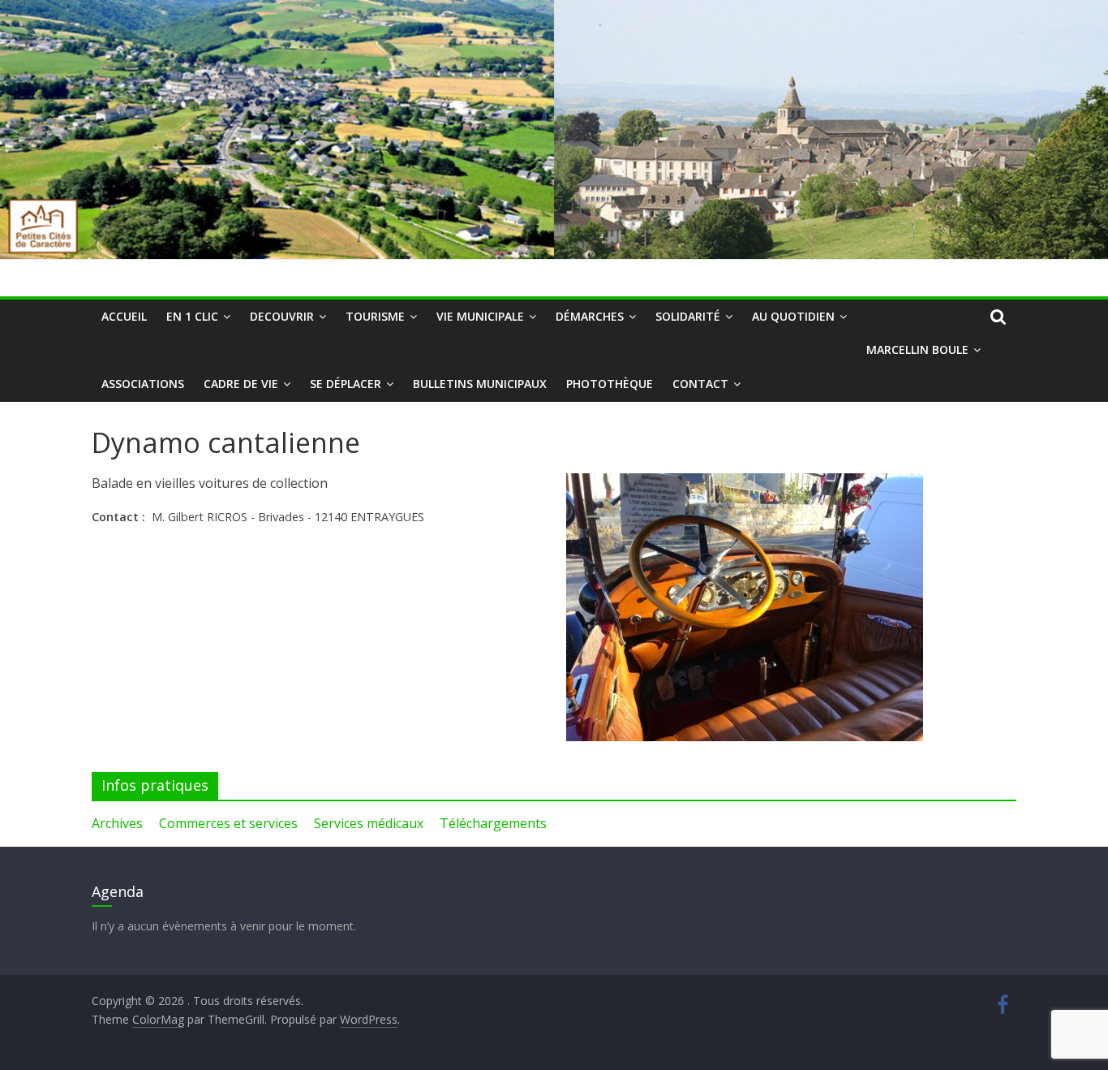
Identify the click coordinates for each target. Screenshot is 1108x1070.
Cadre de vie (241, 383)
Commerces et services (228, 823)
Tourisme (375, 316)
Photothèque (609, 383)
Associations (142, 383)
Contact (700, 383)
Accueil (124, 316)
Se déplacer (345, 383)
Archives (117, 823)
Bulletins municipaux (480, 383)
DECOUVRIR (282, 316)
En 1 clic (192, 316)
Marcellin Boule (917, 349)
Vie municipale (480, 316)
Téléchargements (493, 823)
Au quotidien (793, 316)
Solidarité (687, 316)
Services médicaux (368, 823)
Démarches (590, 316)
